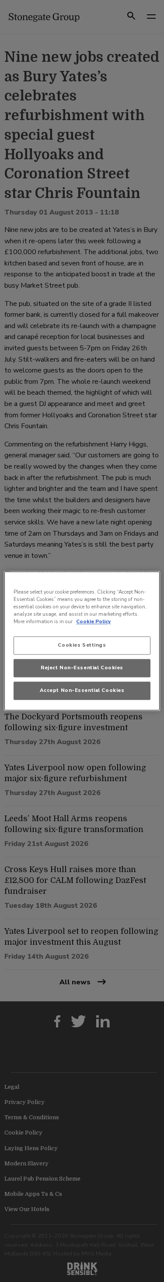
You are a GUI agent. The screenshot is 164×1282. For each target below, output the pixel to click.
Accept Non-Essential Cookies (82, 690)
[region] (82, 641)
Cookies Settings (82, 645)
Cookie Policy (93, 621)
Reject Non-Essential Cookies (82, 667)
